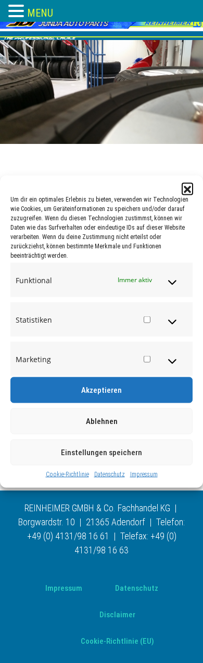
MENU (40, 13)
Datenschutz (109, 474)
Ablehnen (102, 421)
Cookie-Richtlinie (67, 474)
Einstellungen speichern (101, 452)
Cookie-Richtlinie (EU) (117, 641)
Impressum (144, 474)
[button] (187, 188)
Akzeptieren (101, 390)
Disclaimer (117, 614)
